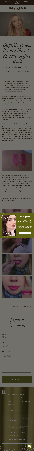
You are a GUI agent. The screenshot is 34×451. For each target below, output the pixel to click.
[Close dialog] (33, 214)
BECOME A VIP (25, 232)
